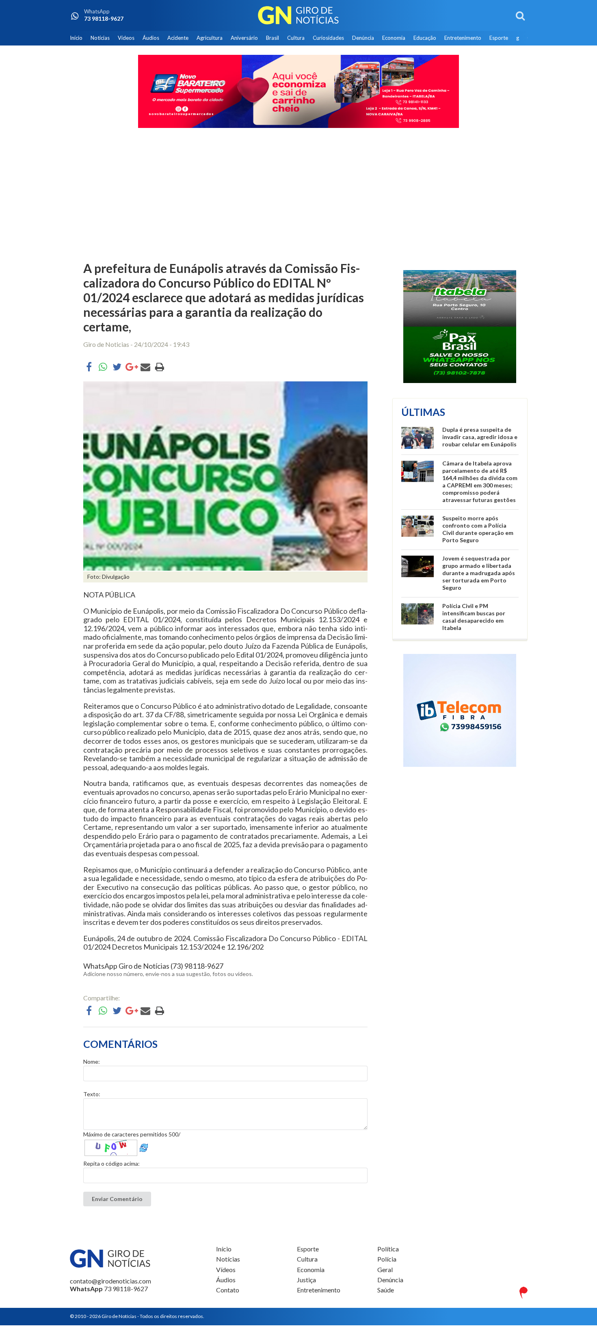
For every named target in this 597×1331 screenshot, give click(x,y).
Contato (227, 1290)
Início (76, 38)
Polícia (386, 1259)
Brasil (272, 38)
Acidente (177, 38)
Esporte (498, 38)
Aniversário (244, 38)
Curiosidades (328, 38)
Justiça (306, 1279)
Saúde (385, 1290)
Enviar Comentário (117, 1198)
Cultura (296, 38)
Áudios (151, 38)
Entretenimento (462, 38)
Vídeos (126, 38)
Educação (424, 38)
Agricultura (210, 38)
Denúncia (363, 38)
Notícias (100, 38)
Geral (385, 1269)
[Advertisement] (298, 196)
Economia (393, 38)
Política (388, 1249)
